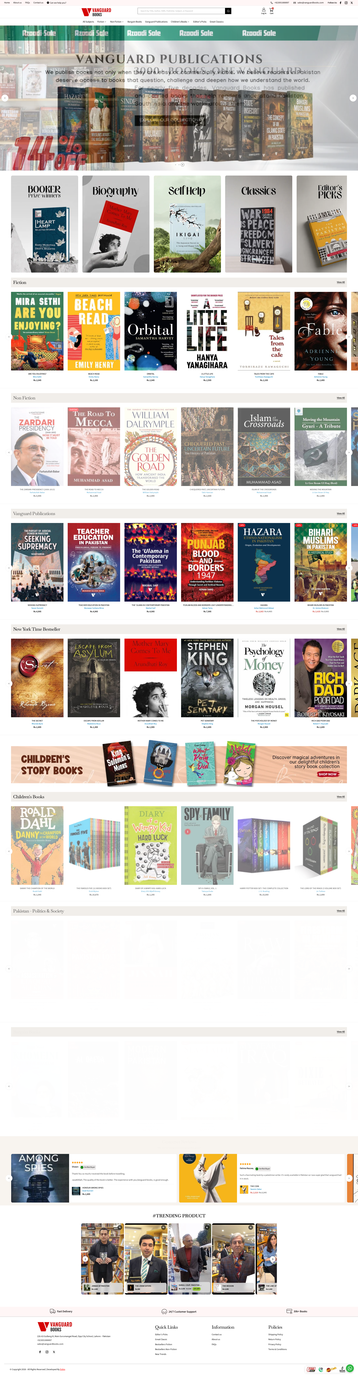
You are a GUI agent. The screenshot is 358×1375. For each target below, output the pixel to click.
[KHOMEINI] (37, 1080)
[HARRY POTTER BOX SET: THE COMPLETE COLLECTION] (264, 845)
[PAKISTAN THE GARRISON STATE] (207, 959)
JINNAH (150, 1002)
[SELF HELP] (187, 224)
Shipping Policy (275, 1334)
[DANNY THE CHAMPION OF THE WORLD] (37, 845)
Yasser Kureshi (37, 608)
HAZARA (264, 605)
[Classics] (258, 224)
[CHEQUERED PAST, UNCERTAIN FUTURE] (207, 446)
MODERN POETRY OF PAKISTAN (150, 1123)
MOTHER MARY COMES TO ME (151, 720)
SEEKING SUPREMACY (37, 605)
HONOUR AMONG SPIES (92, 1187)
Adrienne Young (320, 377)
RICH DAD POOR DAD (321, 720)
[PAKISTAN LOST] (94, 959)
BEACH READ (94, 373)
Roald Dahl (37, 891)
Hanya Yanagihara (207, 377)
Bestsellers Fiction (163, 1344)
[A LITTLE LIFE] (207, 331)
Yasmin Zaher (256, 1189)
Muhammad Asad (94, 492)
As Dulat (264, 1005)
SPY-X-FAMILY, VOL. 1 (207, 888)
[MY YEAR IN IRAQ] (264, 1080)
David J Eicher (321, 1126)
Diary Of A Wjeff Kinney (150, 891)
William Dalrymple (150, 492)
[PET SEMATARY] (207, 678)
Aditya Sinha (264, 1012)
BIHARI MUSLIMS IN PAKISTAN (321, 605)
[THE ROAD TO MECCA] (94, 446)
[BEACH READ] (94, 331)
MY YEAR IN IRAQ (264, 1123)
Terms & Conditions (277, 1349)
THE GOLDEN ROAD (150, 489)
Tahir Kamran (207, 492)
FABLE (320, 373)
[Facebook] (340, 3)
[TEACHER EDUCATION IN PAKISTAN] (94, 562)
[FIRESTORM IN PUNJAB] (321, 959)
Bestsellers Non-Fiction (166, 1349)
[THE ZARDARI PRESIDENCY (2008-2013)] (37, 446)
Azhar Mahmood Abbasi (264, 608)
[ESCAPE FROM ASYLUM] (94, 678)
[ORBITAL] (150, 331)
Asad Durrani (87, 1190)
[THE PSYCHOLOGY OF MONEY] (264, 678)
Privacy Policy (274, 1344)
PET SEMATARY (207, 720)
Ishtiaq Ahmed (150, 1005)
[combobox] (181, 11)
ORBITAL (150, 373)
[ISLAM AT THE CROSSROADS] (264, 446)
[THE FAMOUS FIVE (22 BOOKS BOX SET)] (94, 845)
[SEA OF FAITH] (207, 1080)
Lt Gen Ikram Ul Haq (320, 492)
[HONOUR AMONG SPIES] (76, 1191)
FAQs (27, 2)
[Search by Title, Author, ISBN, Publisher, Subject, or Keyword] (228, 11)
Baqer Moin (37, 1126)
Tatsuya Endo (207, 891)
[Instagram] (346, 3)
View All (341, 282)
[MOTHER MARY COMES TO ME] (150, 678)
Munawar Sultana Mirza (94, 608)
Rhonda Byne (37, 723)
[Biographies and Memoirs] (115, 224)
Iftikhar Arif (150, 1126)
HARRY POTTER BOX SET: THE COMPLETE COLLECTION (264, 888)
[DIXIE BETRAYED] (321, 1080)
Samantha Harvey (150, 377)
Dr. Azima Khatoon (320, 608)
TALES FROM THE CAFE (264, 373)
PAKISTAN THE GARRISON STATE (207, 1002)
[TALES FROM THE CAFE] (264, 331)
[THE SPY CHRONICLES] (264, 959)
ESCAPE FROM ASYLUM (94, 720)
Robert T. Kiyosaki (320, 723)
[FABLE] (321, 331)
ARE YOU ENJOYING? (37, 373)
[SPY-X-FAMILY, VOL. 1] (207, 845)
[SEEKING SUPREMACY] (37, 562)
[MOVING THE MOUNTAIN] (321, 446)
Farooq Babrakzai (37, 1005)
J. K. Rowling (264, 891)
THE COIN (254, 1186)
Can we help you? (58, 2)
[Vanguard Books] (96, 12)
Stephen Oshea (207, 1126)
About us (17, 2)
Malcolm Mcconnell (264, 1126)
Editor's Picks (161, 1334)
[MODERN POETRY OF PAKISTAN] (150, 1080)
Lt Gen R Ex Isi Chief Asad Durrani (264, 1009)
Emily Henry (94, 377)
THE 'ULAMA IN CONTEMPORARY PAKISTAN (150, 605)
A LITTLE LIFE (207, 373)
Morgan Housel (264, 723)
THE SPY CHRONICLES (264, 1002)
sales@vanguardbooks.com (50, 1344)
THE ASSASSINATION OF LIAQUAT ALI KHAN (37, 1002)
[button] (4, 98)
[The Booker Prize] (44, 224)
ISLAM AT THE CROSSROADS (264, 489)
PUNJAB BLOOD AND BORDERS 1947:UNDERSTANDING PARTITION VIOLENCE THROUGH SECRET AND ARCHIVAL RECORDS (207, 605)
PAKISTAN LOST (94, 1002)
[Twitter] (352, 3)
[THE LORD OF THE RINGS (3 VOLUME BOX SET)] (321, 845)
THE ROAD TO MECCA (94, 489)
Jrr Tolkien (320, 891)
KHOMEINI (37, 1123)
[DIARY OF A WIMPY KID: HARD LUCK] (150, 845)
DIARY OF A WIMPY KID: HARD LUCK (150, 888)
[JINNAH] (150, 959)
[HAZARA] (264, 562)
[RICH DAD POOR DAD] (321, 678)
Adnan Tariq (207, 608)
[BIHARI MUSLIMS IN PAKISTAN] (321, 562)
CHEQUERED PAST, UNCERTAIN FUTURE (207, 489)
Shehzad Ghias (94, 1005)
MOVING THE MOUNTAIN (320, 489)
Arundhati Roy (151, 723)
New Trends (160, 1354)
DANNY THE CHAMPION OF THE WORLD (37, 888)
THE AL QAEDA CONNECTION (94, 1123)
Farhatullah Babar (37, 492)
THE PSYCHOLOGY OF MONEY (264, 720)
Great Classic (161, 1339)
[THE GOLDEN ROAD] (150, 446)
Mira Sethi (37, 377)
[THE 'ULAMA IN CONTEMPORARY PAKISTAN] (150, 562)
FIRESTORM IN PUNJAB (320, 1002)
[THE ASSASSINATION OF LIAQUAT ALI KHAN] (37, 959)
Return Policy (274, 1339)
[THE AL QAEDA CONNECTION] (94, 1080)
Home (7, 2)
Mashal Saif (150, 608)
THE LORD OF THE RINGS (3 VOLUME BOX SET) (320, 888)
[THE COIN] (244, 1189)
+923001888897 (44, 1340)
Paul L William (94, 1126)
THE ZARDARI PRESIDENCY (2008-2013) (37, 489)
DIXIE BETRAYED (321, 1123)
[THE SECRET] (37, 678)
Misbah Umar (320, 1005)
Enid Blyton (94, 891)
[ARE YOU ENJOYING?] (37, 331)
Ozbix (62, 1369)
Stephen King (207, 723)
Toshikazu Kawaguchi (264, 377)
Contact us (38, 2)
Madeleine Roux (94, 723)
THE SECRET (37, 720)
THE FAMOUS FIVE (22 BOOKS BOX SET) (93, 888)
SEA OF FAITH (207, 1123)
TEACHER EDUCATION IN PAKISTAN (94, 605)
